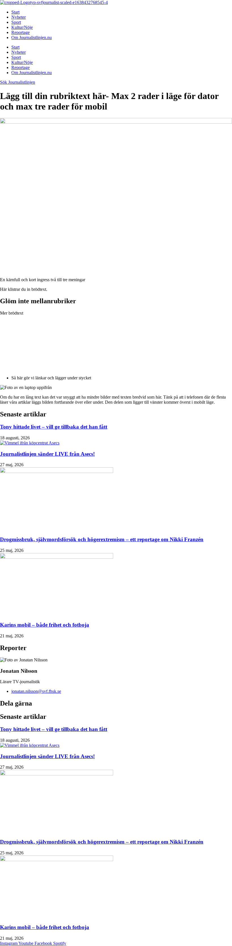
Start (15, 12)
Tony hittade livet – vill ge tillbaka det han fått (53, 427)
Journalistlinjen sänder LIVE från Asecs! (47, 454)
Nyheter (18, 17)
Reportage (20, 32)
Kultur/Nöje (22, 27)
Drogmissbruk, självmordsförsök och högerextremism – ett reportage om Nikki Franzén (101, 539)
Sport (16, 22)
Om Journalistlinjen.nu (31, 37)
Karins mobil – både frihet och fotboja (44, 625)
